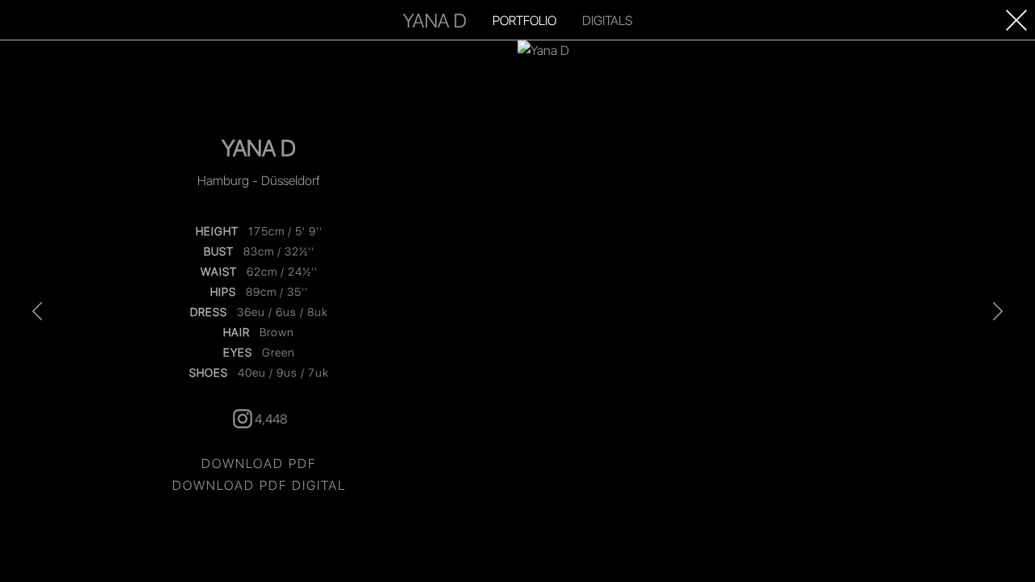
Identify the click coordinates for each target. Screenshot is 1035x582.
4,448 (271, 418)
